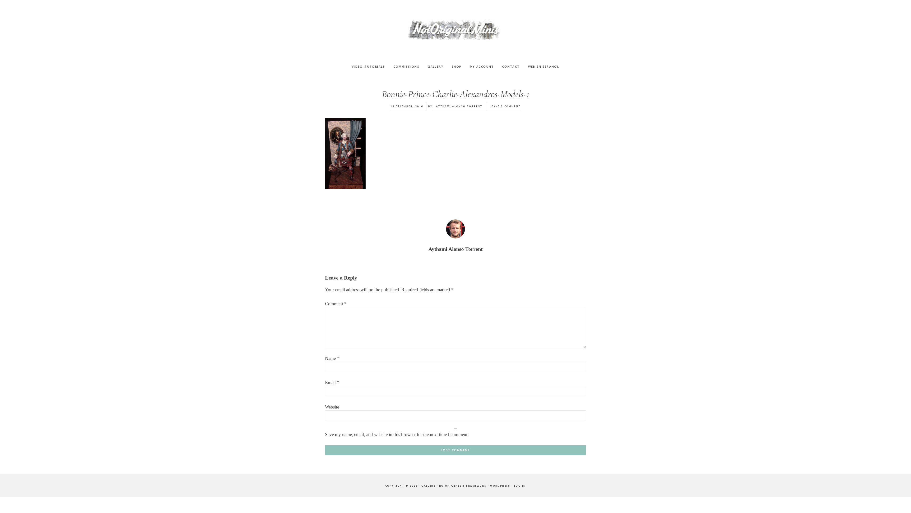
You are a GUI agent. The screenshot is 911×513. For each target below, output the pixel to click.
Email (332, 382)
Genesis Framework (468, 485)
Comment (336, 303)
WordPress (500, 485)
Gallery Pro (432, 485)
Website (332, 406)
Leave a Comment (505, 106)
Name (332, 358)
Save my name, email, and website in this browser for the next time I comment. (397, 434)
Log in (520, 485)
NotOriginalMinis (455, 30)
